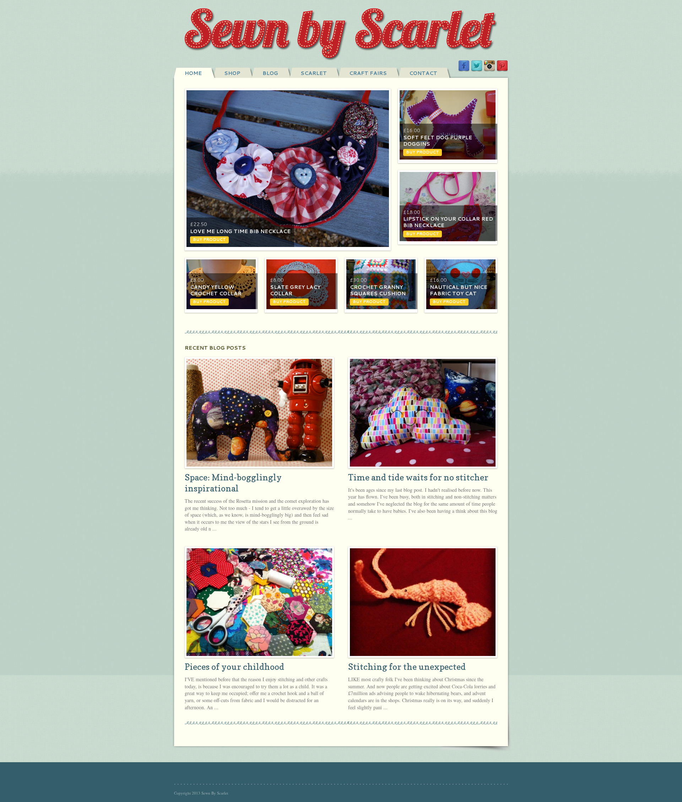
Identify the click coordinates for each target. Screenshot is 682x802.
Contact (423, 73)
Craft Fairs (368, 73)
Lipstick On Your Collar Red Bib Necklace (448, 222)
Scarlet (314, 73)
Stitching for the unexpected (407, 667)
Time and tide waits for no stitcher (418, 477)
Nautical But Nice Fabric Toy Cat (458, 290)
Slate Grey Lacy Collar (295, 290)
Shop (232, 73)
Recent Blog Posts (215, 347)
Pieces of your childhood (234, 667)
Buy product (209, 239)
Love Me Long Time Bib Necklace (240, 231)
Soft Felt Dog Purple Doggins (437, 140)
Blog (270, 73)
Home (193, 73)
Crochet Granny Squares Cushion (378, 290)
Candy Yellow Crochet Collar (216, 290)
